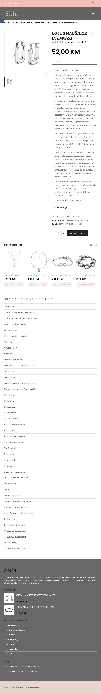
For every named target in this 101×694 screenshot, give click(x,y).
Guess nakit (9, 430)
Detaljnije (46, 583)
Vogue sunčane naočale (14, 548)
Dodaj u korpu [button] (15, 284)
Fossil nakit (10, 407)
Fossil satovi (10, 413)
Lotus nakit (9, 460)
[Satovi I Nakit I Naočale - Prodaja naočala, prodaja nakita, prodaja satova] (11, 13)
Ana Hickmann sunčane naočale (19, 312)
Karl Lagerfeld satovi (14, 442)
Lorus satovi (10, 454)
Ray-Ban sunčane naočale (16, 507)
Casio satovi (9, 342)
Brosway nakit (11, 330)
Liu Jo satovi (10, 448)
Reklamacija (11, 649)
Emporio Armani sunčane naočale (20, 389)
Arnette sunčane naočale (15, 324)
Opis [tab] (59, 61)
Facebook (2, 21)
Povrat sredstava (13, 654)
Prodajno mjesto (13, 625)
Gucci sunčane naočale (14, 424)
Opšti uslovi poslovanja (15, 630)
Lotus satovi (9, 466)
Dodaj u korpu (77, 233)
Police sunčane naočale (15, 495)
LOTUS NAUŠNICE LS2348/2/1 (70, 224)
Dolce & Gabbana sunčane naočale (19, 383)
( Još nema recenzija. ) (75, 42)
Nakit (64, 220)
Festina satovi (10, 401)
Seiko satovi (10, 519)
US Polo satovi (11, 542)
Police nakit (10, 483)
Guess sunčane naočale (14, 436)
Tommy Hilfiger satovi (15, 537)
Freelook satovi (11, 418)
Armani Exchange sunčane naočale (20, 318)
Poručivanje (11, 634)
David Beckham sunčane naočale (19, 365)
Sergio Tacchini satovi (14, 525)
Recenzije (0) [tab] (62, 207)
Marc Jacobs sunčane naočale (17, 472)
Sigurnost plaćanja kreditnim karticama (22, 666)
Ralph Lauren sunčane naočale (18, 501)
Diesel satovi (10, 371)
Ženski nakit (84, 220)
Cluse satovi (9, 353)
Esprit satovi (10, 395)
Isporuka (10, 644)
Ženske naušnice (72, 220)
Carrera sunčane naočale (15, 336)
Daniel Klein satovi (13, 359)
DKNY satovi (10, 377)
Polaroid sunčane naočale (16, 477)
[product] (15, 261)
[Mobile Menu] (93, 13)
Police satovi (10, 489)
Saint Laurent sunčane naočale (18, 513)
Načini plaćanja (12, 639)
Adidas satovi (10, 306)
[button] (91, 245)
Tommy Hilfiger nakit (15, 531)
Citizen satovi (10, 348)
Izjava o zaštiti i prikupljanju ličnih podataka (24, 671)
